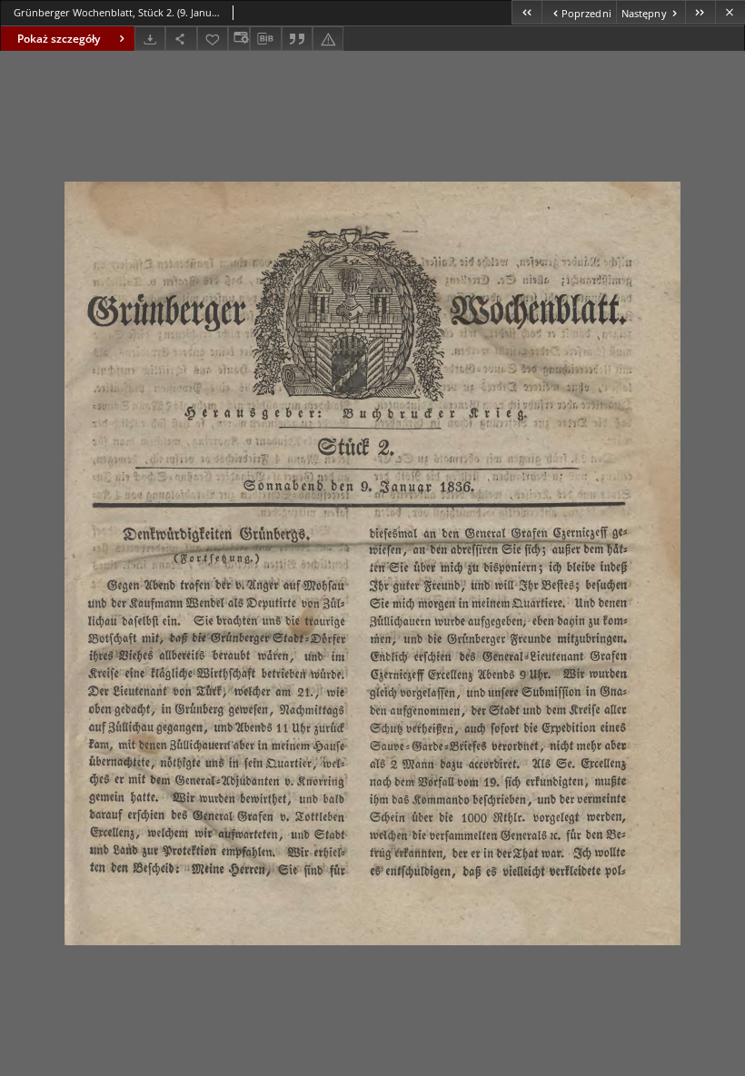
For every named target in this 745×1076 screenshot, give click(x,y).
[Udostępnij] (180, 38)
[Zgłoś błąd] (328, 38)
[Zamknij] (730, 12)
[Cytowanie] (297, 38)
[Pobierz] (149, 38)
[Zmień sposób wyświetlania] (239, 38)
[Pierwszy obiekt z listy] (526, 12)
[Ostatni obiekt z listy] (700, 12)
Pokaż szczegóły (58, 38)
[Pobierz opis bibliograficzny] (265, 39)
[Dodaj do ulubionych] (212, 38)
